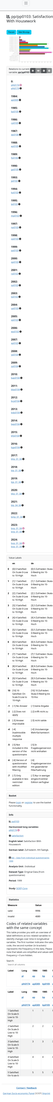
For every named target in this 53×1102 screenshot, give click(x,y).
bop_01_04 (16, 543)
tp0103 (14, 296)
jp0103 (14, 180)
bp (43, 976)
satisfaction (18, 835)
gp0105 (15, 169)
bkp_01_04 (16, 493)
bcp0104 (15, 401)
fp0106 (14, 157)
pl (23, 976)
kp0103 (14, 192)
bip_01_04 (16, 470)
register (29, 802)
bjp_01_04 (16, 482)
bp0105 (15, 111)
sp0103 (14, 285)
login (18, 802)
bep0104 (15, 424)
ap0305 (14, 99)
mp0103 (15, 215)
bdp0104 (15, 412)
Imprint (46, 1093)
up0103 (15, 308)
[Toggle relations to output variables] (44, 70)
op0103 (15, 238)
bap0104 (15, 377)
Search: (10, 960)
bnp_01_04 (16, 528)
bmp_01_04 (17, 516)
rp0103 (14, 273)
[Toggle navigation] (26, 3)
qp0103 (15, 262)
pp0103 (15, 250)
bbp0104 (15, 389)
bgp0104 (15, 447)
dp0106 (15, 134)
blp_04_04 (16, 505)
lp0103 (14, 204)
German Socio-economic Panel (18, 1093)
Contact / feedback (26, 1087)
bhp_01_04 (16, 459)
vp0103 (14, 319)
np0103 (15, 227)
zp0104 (14, 366)
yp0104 (14, 354)
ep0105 (14, 146)
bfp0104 (15, 435)
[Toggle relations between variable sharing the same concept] (32, 70)
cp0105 (14, 123)
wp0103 (15, 331)
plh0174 (15, 85)
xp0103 (14, 343)
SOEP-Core (21, 888)
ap (33, 976)
